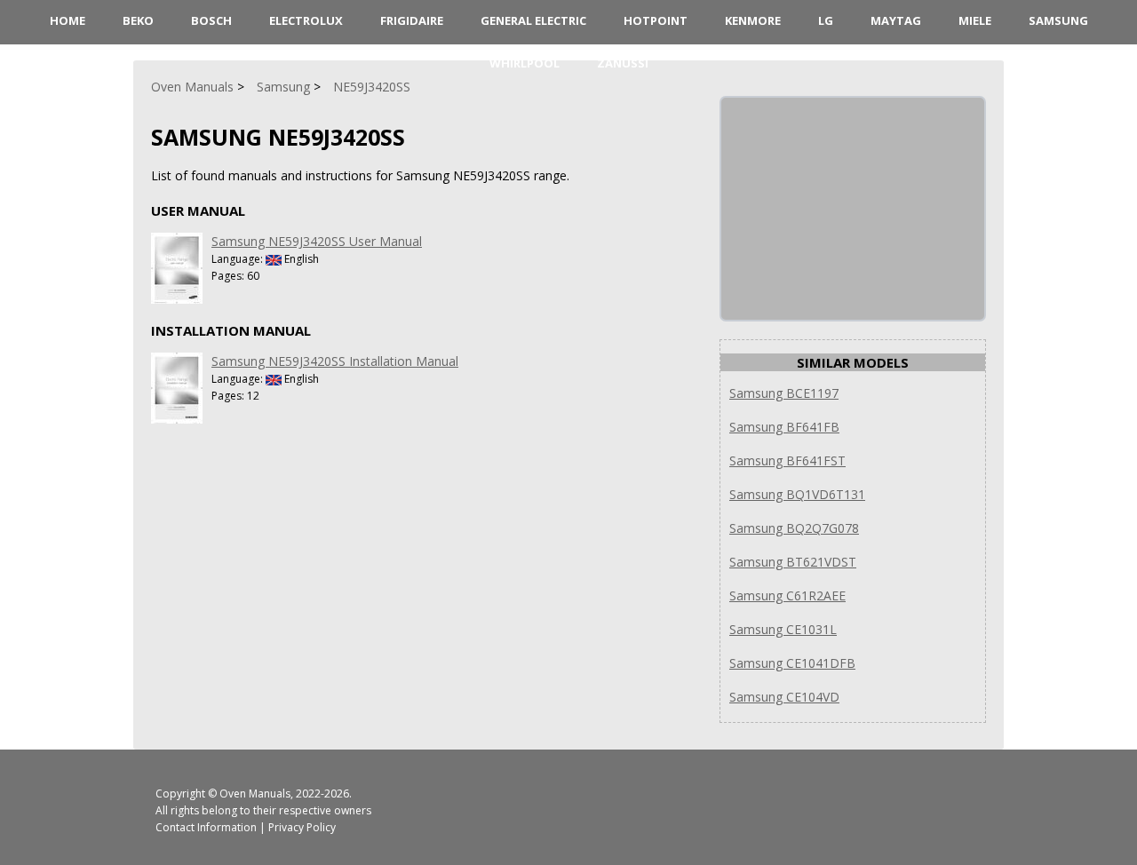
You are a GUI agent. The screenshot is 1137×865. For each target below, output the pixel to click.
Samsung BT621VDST (792, 561)
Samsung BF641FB (784, 426)
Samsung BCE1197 (784, 393)
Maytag (896, 20)
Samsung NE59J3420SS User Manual (316, 241)
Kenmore (753, 20)
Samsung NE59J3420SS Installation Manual (334, 361)
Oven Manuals (254, 793)
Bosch (211, 20)
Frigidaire (411, 20)
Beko (138, 20)
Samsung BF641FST (787, 460)
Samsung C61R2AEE (787, 595)
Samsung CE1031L (783, 629)
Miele (974, 20)
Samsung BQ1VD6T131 (797, 494)
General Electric (533, 20)
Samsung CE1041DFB (792, 663)
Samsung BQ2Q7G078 (794, 528)
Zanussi (622, 63)
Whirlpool (524, 63)
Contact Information (206, 827)
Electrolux (306, 20)
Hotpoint (656, 20)
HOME (67, 20)
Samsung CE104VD (784, 696)
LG (825, 20)
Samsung (1058, 20)
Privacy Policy (302, 827)
